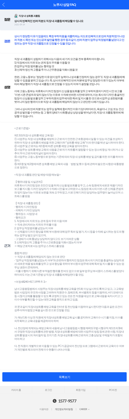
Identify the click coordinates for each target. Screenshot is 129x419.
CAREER (83, 409)
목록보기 (64, 377)
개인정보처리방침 (64, 409)
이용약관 (43, 409)
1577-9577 (67, 400)
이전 (3, 5)
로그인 (48, 389)
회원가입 (80, 389)
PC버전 (113, 389)
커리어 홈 (16, 389)
